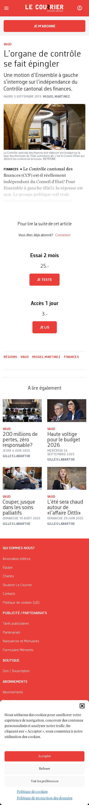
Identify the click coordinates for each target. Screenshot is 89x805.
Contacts (9, 594)
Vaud (7, 44)
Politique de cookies (32, 792)
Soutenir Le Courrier (17, 585)
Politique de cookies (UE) (21, 603)
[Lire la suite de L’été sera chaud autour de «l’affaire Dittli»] (66, 478)
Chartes (8, 576)
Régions (10, 357)
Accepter (44, 756)
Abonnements (13, 692)
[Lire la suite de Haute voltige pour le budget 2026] (66, 410)
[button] (82, 706)
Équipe (8, 567)
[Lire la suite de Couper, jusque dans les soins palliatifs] (22, 478)
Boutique (11, 661)
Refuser (44, 769)
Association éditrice (17, 559)
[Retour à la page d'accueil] (44, 8)
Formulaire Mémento (18, 650)
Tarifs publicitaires (16, 624)
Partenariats (11, 632)
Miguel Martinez (46, 357)
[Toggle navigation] (6, 8)
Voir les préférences (44, 781)
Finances (71, 357)
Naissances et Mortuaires (21, 641)
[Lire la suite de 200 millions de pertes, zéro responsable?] (22, 410)
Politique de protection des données (44, 798)
